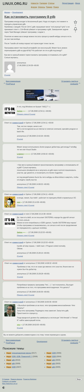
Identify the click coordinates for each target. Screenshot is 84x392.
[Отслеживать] (75, 29)
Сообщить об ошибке (9, 381)
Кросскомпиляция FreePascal (13, 82)
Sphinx (19, 111)
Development (17, 12)
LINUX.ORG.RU (15, 3)
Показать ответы (22, 114)
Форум (34, 7)
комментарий (17, 123)
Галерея (43, 3)
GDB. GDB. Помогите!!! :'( (22, 356)
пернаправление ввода (21, 353)
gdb (13, 360)
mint (18, 202)
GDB (14, 367)
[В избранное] (75, 22)
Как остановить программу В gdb (29, 16)
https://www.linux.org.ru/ (9, 383)
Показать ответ (22, 187)
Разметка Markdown (29, 379)
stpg (18, 325)
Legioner (20, 154)
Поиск (56, 7)
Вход (77, 3)
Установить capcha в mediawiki (69, 82)
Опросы (41, 7)
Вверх (79, 379)
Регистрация (68, 3)
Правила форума (16, 379)
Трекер (49, 7)
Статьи (51, 3)
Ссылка (7, 75)
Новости (34, 3)
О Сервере (5, 379)
